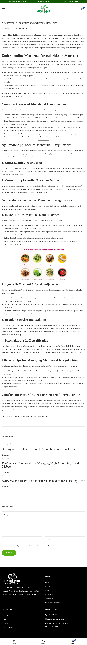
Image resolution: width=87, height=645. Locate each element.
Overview (48, 586)
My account (49, 594)
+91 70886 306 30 (53, 615)
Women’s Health (42, 416)
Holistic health (17, 416)
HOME (47, 582)
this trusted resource (19, 410)
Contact (47, 590)
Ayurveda (8, 416)
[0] (82, 9)
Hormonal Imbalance (29, 416)
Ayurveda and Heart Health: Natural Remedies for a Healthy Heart (43, 481)
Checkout (6, 615)
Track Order (49, 598)
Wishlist (5, 623)
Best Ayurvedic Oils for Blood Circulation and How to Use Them (43, 449)
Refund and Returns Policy (53, 602)
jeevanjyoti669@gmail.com (56, 619)
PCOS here (80, 118)
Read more (5, 455)
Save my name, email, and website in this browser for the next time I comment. (30, 546)
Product (5, 619)
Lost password (8, 627)
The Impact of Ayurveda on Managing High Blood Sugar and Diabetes (40, 465)
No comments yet (21, 28)
